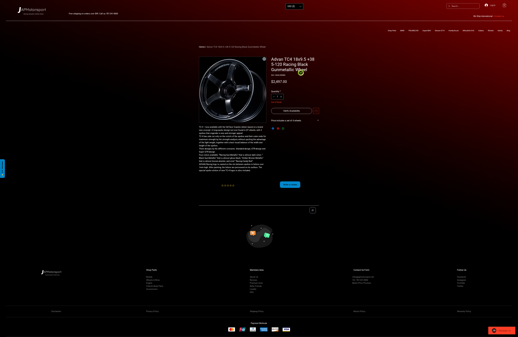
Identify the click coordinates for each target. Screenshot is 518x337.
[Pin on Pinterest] (278, 128)
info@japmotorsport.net (363, 277)
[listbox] (294, 6)
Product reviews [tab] (209, 202)
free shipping (276, 86)
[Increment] (281, 96)
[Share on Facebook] (273, 128)
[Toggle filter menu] (313, 210)
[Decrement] (273, 96)
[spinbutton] (277, 96)
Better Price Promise (361, 283)
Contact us (499, 16)
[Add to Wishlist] (316, 111)
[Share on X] (288, 128)
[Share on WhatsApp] (283, 128)
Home (202, 47)
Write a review (290, 184)
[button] (504, 5)
